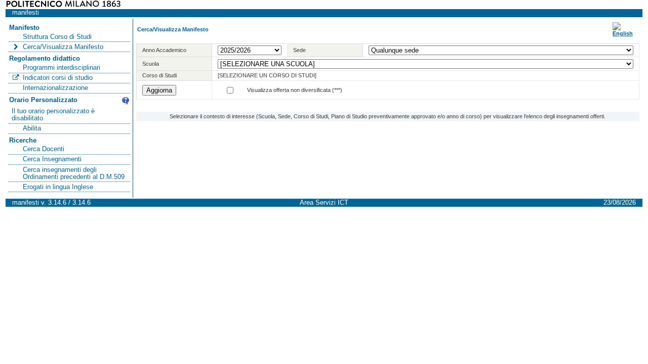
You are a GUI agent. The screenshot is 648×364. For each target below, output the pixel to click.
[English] (623, 33)
